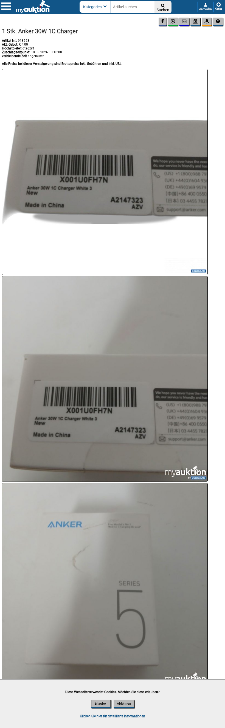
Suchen (163, 8)
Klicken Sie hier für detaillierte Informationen (112, 716)
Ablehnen (124, 703)
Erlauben (101, 703)
